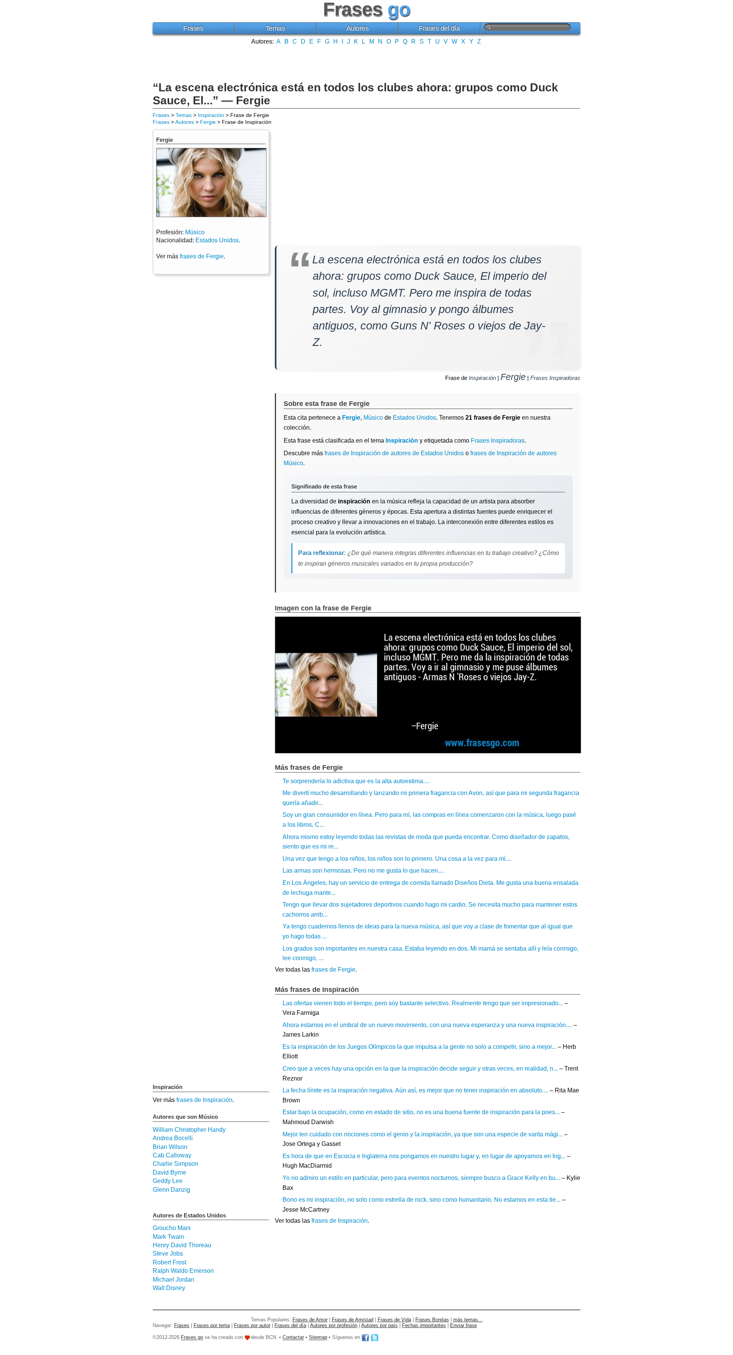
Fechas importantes (424, 1325)
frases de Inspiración (340, 1220)
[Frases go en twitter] (374, 1337)
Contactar (293, 1337)
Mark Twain (168, 1236)
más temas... (468, 1320)
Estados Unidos (414, 417)
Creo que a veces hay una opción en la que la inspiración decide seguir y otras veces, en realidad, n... (420, 1068)
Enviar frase (463, 1325)
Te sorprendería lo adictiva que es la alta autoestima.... (356, 781)
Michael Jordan (173, 1279)
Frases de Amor (310, 1320)
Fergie (208, 122)
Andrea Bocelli (173, 1138)
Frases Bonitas (432, 1320)
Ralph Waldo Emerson (183, 1270)
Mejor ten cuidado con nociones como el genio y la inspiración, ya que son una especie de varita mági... (423, 1134)
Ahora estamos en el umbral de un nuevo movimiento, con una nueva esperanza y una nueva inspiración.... (427, 1025)
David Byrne (169, 1172)
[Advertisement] (366, 62)
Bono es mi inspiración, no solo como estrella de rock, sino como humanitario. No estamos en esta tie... (421, 1199)
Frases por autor (252, 1325)
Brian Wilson (170, 1147)
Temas (275, 28)
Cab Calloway (172, 1155)
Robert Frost (169, 1262)
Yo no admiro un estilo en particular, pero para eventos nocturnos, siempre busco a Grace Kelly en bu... (421, 1178)
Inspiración (211, 115)
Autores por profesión (333, 1325)
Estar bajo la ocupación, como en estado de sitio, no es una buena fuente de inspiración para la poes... (421, 1112)
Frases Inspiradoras (555, 378)
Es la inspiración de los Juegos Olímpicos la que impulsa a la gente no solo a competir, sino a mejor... (419, 1046)
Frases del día (439, 28)
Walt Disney (169, 1288)
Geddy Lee (167, 1181)
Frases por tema (212, 1325)
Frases (193, 28)
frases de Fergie (333, 969)
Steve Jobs (168, 1253)
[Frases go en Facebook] (365, 1337)
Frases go (192, 1337)
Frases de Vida (394, 1320)
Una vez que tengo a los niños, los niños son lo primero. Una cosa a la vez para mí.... (397, 858)
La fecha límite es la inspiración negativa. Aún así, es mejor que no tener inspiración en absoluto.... (415, 1090)
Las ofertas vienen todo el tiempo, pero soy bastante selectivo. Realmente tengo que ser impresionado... (423, 1003)
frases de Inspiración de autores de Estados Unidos (394, 453)
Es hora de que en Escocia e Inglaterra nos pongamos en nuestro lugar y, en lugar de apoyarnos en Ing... (424, 1156)
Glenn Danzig (171, 1189)
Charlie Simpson (175, 1163)
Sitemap (318, 1337)
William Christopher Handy (189, 1129)
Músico (373, 417)
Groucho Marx (172, 1228)
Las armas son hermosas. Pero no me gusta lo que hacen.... (363, 870)
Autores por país (379, 1325)
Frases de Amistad (352, 1320)
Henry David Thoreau (182, 1245)
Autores (357, 28)
